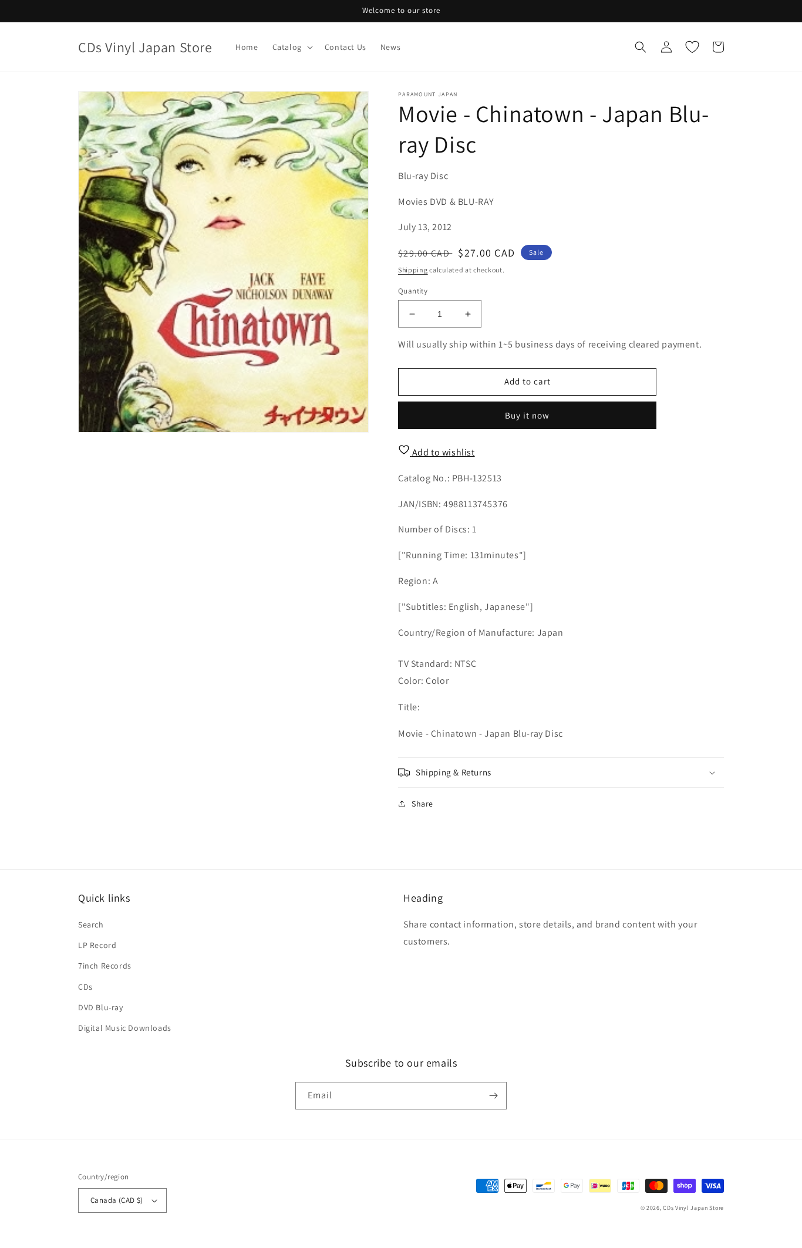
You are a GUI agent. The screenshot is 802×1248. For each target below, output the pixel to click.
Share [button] (422, 803)
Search (91, 924)
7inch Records (105, 965)
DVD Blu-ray (100, 1007)
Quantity (412, 291)
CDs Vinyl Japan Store (693, 1208)
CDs (85, 986)
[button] (291, 47)
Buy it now (527, 415)
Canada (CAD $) (116, 1200)
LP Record (97, 945)
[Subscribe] (493, 1095)
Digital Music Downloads (124, 1028)
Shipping (413, 269)
